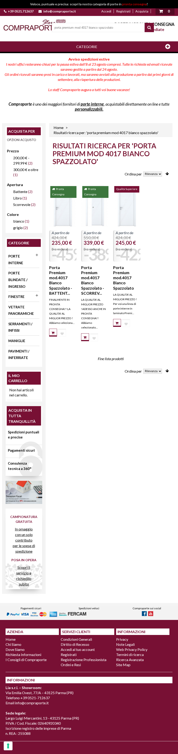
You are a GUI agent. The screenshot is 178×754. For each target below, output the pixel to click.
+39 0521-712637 (35, 698)
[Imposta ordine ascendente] (167, 174)
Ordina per (133, 174)
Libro (17, 198)
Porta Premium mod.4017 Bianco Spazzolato (123, 277)
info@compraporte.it (59, 11)
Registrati (123, 11)
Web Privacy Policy (131, 649)
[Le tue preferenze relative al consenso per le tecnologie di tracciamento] (8, 746)
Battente (20, 191)
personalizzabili (88, 109)
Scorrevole (21, 204)
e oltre (25, 169)
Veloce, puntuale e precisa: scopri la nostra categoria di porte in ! (89, 4)
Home (59, 127)
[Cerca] (149, 27)
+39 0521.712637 (21, 11)
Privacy (122, 639)
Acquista (141, 11)
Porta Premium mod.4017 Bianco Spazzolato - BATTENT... (60, 280)
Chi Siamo (13, 644)
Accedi (106, 11)
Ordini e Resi (71, 664)
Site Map (123, 664)
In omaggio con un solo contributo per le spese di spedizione (24, 540)
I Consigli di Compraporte (26, 659)
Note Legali (125, 644)
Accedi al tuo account (78, 649)
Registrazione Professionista (83, 659)
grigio (18, 227)
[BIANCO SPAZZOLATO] (62, 206)
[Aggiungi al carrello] (53, 333)
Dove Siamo (15, 649)
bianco (18, 221)
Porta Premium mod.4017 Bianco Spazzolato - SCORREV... (92, 280)
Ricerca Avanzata (130, 659)
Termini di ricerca (130, 654)
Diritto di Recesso (75, 644)
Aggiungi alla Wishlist (62, 333)
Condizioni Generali (76, 639)
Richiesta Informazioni (23, 654)
